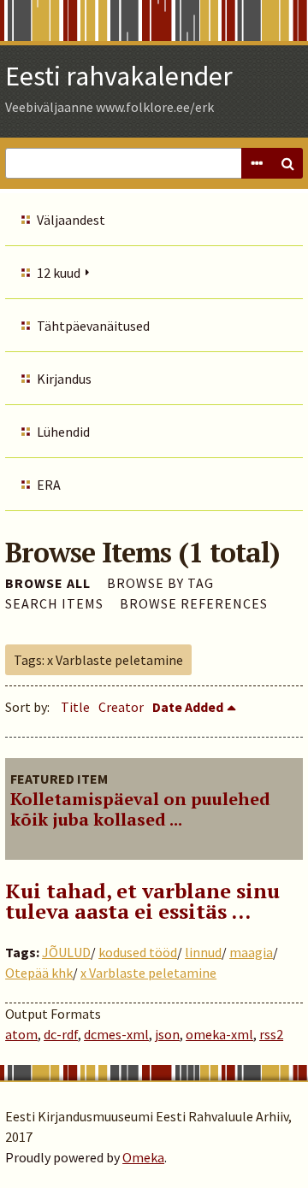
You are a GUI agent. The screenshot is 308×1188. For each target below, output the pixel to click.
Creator (121, 706)
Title (75, 706)
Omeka (143, 1157)
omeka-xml (219, 1034)
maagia (251, 952)
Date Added (187, 706)
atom (21, 1034)
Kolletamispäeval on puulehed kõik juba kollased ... (140, 809)
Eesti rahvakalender (119, 76)
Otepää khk (39, 972)
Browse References (194, 603)
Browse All (48, 582)
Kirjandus (64, 378)
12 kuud (58, 272)
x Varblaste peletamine (148, 972)
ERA (49, 484)
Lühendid (63, 431)
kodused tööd (137, 952)
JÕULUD (66, 952)
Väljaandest (71, 219)
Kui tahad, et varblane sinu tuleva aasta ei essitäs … (142, 901)
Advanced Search (256, 163)
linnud (203, 952)
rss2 (271, 1034)
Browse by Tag (160, 582)
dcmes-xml (116, 1034)
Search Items (54, 603)
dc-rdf (61, 1034)
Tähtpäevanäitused (93, 325)
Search (287, 163)
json (167, 1034)
